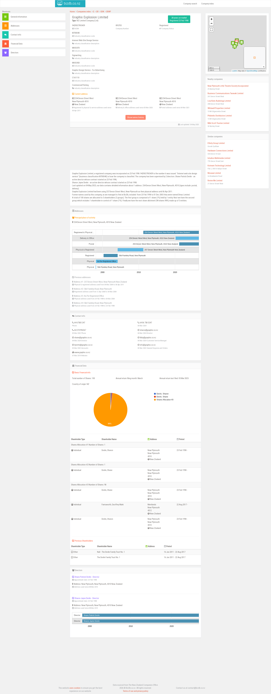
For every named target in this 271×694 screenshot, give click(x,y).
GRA (102, 11)
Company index (207, 3)
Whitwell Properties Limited (219, 108)
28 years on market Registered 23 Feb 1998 (179, 19)
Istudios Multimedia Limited (219, 158)
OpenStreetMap (251, 71)
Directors (14, 52)
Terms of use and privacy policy (135, 691)
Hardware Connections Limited (220, 150)
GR (97, 11)
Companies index (84, 11)
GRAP (108, 11)
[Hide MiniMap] (263, 66)
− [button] (211, 23)
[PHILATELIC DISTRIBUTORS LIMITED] (241, 42)
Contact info (16, 34)
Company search (190, 3)
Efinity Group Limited (216, 143)
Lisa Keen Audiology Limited (219, 101)
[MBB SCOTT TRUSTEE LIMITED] (234, 46)
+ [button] (211, 19)
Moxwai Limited (214, 173)
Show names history (135, 117)
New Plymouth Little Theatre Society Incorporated (228, 86)
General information (19, 17)
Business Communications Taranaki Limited (225, 93)
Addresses (15, 26)
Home (72, 11)
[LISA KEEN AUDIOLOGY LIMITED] (233, 43)
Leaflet (234, 71)
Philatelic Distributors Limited (220, 115)
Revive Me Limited (215, 180)
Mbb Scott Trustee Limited (218, 123)
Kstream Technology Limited (219, 165)
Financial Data (16, 43)
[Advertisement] (34, 79)
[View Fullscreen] (211, 30)
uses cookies (74, 688)
